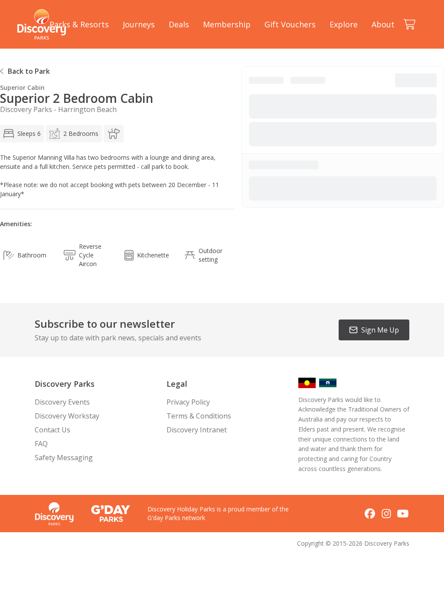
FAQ (41, 443)
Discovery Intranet (196, 430)
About (383, 24)
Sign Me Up (380, 330)
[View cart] (409, 24)
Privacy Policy (188, 402)
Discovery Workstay (67, 416)
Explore (344, 24)
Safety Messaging (64, 457)
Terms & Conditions (198, 416)
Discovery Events (62, 402)
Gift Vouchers (290, 24)
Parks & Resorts (79, 24)
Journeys (139, 24)
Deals (179, 24)
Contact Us (52, 430)
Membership (227, 24)
